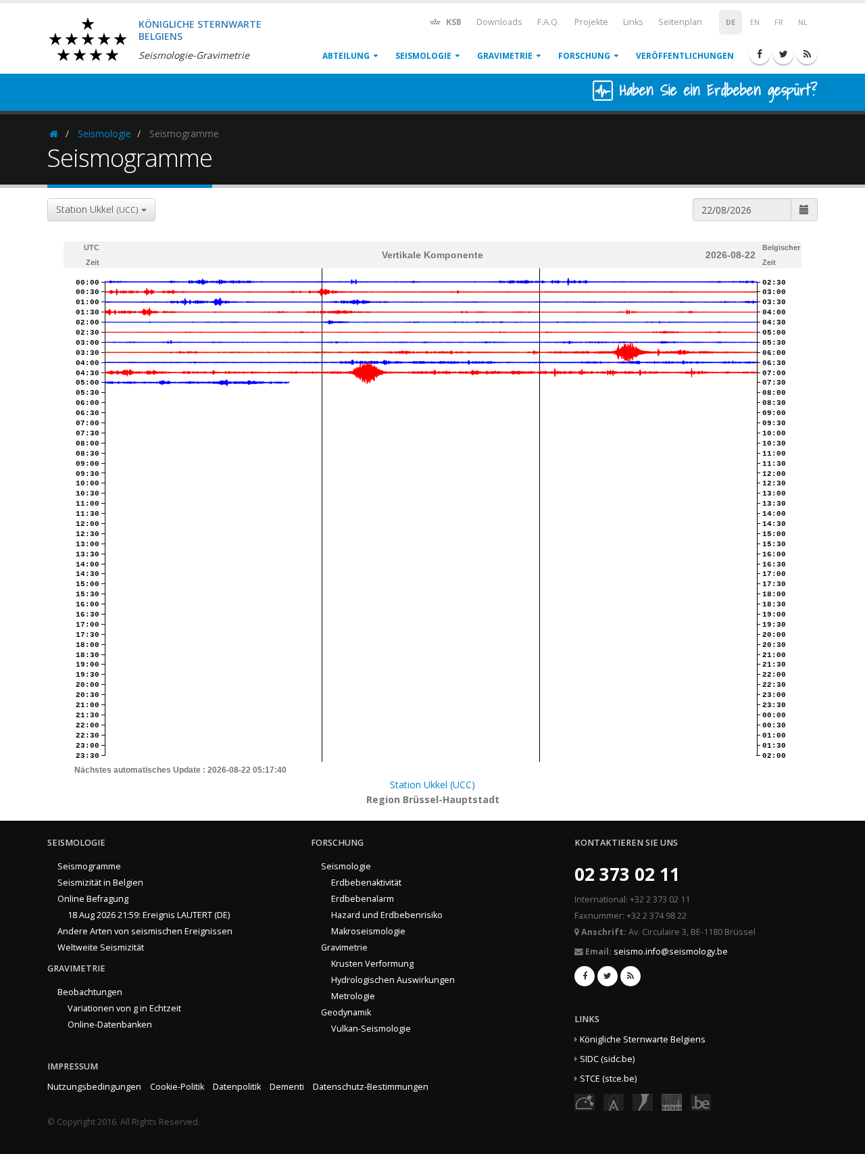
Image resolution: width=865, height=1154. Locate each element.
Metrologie (353, 996)
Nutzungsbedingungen (94, 1086)
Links (633, 22)
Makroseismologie (368, 931)
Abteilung (346, 56)
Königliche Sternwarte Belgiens (643, 1039)
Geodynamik (346, 1012)
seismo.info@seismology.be (671, 951)
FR (778, 22)
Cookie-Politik (177, 1086)
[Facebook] (759, 54)
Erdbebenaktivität (366, 882)
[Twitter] (783, 54)
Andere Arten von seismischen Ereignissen (144, 931)
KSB (453, 22)
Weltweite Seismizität (100, 947)
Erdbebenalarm (362, 899)
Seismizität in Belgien (100, 882)
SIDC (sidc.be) (607, 1059)
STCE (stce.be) (608, 1078)
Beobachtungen (89, 992)
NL (803, 22)
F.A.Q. (548, 22)
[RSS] (807, 54)
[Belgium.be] (701, 1101)
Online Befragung (92, 899)
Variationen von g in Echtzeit (124, 1008)
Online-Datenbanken (110, 1024)
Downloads (499, 22)
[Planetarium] (584, 1101)
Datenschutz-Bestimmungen (370, 1086)
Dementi (287, 1086)
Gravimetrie (505, 56)
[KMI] (643, 1101)
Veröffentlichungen (685, 56)
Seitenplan (680, 22)
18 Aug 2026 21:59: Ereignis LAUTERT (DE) (149, 915)
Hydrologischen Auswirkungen (393, 980)
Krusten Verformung (372, 963)
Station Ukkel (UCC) (432, 784)
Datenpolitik (237, 1086)
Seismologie (423, 56)
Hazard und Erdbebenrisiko (387, 915)
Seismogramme (89, 866)
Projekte (591, 22)
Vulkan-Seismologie (371, 1028)
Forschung (584, 56)
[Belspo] (672, 1101)
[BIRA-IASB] (613, 1101)
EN (755, 22)
